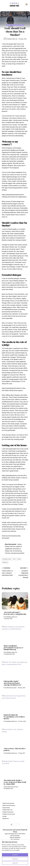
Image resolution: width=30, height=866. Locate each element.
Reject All (15, 863)
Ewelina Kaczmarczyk (12, 786)
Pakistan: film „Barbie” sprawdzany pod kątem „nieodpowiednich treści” (12, 683)
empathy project (7, 559)
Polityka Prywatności (7, 812)
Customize (15, 859)
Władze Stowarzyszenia (8, 805)
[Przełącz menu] (26, 4)
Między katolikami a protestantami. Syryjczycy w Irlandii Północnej (13, 648)
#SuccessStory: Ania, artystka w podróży (15, 749)
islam (19, 559)
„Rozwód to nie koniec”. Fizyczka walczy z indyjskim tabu (15, 613)
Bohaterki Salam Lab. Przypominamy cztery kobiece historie (14, 717)
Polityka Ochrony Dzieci (8, 814)
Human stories (10, 25)
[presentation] (15, 600)
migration (5, 562)
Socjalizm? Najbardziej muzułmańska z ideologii (23, 572)
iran (14, 559)
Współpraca (5, 818)
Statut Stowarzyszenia (8, 803)
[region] (15, 853)
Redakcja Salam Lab (12, 39)
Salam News (20, 25)
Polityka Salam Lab (7, 809)
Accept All (15, 854)
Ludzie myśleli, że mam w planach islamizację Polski (7, 571)
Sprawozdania (6, 807)
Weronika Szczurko (12, 687)
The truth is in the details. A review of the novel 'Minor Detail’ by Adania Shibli (15, 782)
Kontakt (4, 816)
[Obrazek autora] (5, 39)
